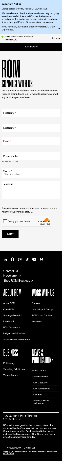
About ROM (9, 303)
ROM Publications (41, 388)
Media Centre (39, 370)
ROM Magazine (40, 382)
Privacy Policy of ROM (21, 211)
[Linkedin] (5, 259)
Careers (36, 303)
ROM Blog (37, 394)
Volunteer (37, 321)
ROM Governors (11, 327)
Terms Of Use (28, 448)
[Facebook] (13, 259)
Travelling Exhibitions (14, 369)
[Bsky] (42, 259)
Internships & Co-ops (43, 309)
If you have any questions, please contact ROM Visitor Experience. (29, 28)
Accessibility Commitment (16, 339)
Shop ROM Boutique (16, 280)
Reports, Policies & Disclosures (41, 401)
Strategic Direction (12, 315)
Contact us (10, 271)
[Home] (18, 68)
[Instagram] (20, 259)
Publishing (8, 363)
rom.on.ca (48, 22)
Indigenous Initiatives (14, 333)
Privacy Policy (14, 448)
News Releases (40, 376)
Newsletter (10, 275)
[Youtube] (34, 259)
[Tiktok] (27, 259)
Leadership (9, 321)
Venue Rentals (10, 375)
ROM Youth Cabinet (42, 315)
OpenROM (8, 309)
